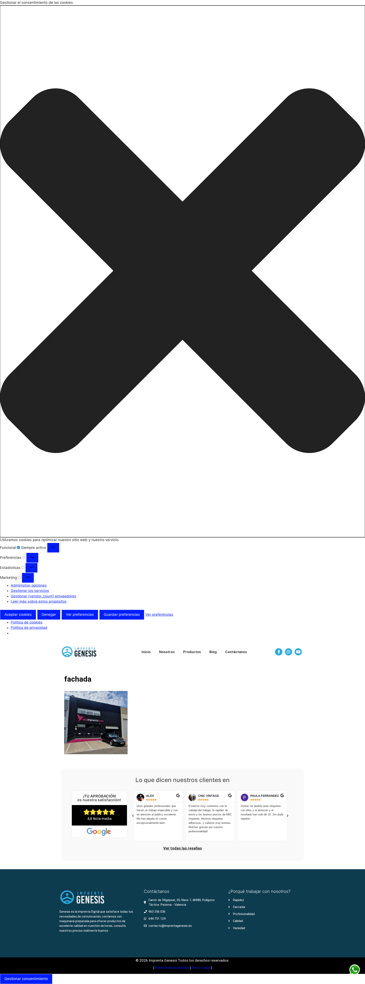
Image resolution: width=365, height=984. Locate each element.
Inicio (146, 652)
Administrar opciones (29, 585)
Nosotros (167, 652)
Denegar (49, 614)
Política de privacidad (29, 627)
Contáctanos (236, 652)
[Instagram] (288, 651)
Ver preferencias (80, 614)
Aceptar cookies (18, 614)
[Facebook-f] (278, 651)
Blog (213, 652)
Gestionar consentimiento (26, 979)
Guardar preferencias (122, 614)
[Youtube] (298, 651)
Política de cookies (26, 622)
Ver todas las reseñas (182, 848)
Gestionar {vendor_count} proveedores (43, 596)
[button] (182, 271)
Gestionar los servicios (30, 591)
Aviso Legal (201, 967)
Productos (192, 652)
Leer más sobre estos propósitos (39, 601)
